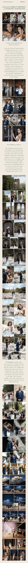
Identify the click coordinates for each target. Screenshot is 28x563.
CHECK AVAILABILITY (8, 2)
